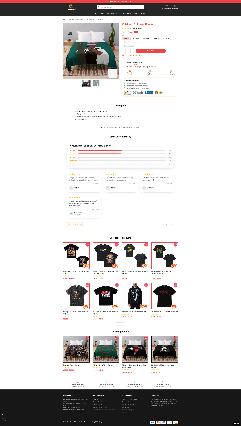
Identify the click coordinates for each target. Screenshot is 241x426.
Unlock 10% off (3, 418)
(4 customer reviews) (136, 28)
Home (65, 19)
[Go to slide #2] (96, 83)
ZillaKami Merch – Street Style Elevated (164, 312)
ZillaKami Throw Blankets (94, 19)
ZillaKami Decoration (76, 19)
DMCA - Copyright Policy (100, 407)
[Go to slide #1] (86, 83)
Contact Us (125, 407)
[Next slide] (116, 51)
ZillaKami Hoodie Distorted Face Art (134, 312)
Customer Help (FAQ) (128, 410)
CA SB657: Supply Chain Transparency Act (105, 410)
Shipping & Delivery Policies (130, 399)
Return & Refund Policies (129, 404)
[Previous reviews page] (163, 224)
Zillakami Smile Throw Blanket (103, 365)
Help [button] (237, 423)
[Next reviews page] (172, 224)
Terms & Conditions (98, 402)
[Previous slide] (66, 51)
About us (95, 399)
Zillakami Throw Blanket (71, 365)
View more (120, 324)
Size (123, 35)
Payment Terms (126, 402)
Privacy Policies (97, 404)
